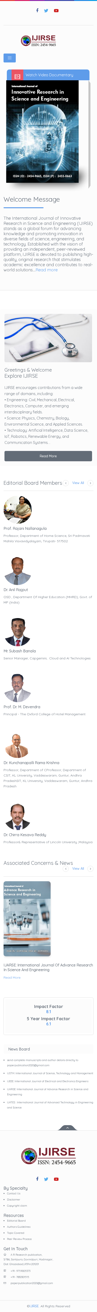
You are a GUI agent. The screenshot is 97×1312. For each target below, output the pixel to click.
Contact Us (13, 1193)
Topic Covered (15, 1233)
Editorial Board (16, 1220)
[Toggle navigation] (10, 58)
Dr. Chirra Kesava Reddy (25, 834)
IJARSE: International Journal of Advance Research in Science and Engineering (48, 967)
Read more (47, 270)
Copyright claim (17, 1205)
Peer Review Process (19, 1239)
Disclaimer (13, 1199)
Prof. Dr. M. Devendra (22, 706)
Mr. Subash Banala (20, 651)
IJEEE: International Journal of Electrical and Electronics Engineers (47, 1081)
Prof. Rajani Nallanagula (25, 528)
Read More (48, 456)
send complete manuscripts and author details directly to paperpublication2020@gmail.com (42, 1062)
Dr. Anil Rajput (16, 589)
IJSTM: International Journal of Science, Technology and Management (50, 1073)
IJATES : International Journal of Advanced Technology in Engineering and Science (50, 1105)
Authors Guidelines (18, 1226)
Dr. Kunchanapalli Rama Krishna (31, 762)
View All (78, 483)
